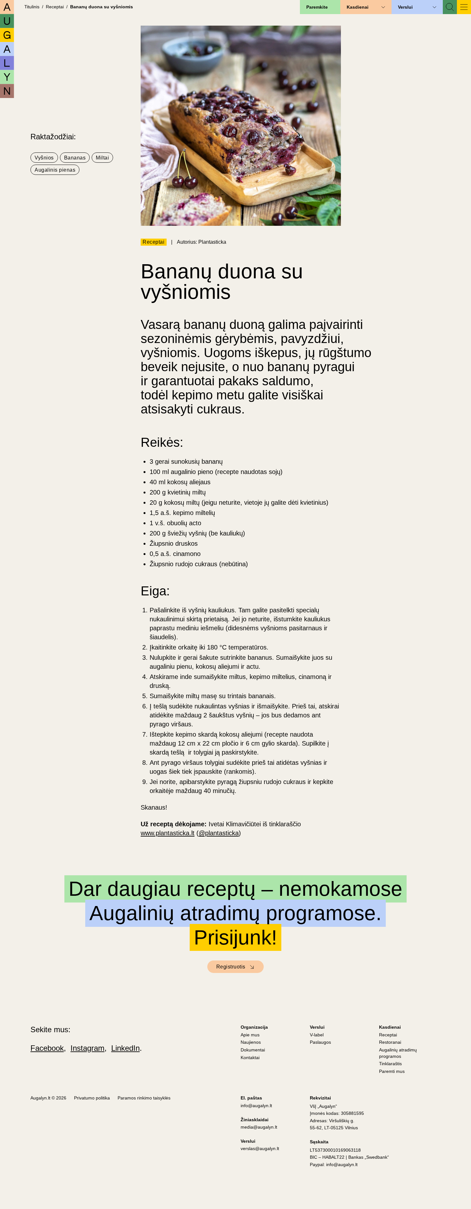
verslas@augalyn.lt (260, 1148)
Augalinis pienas (55, 170)
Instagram (87, 1048)
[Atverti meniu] (383, 7)
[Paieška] (450, 7)
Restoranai (390, 1042)
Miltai (102, 157)
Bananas (75, 157)
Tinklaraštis (390, 1063)
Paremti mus (392, 1071)
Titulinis (31, 6)
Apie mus (250, 1034)
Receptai (55, 6)
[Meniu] (464, 7)
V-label (317, 1034)
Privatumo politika (92, 1097)
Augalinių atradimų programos (398, 1053)
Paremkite (317, 7)
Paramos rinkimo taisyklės (144, 1097)
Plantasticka (212, 242)
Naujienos (251, 1042)
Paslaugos (320, 1042)
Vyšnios (44, 157)
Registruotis (230, 966)
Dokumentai (253, 1049)
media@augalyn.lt (259, 1127)
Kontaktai (250, 1057)
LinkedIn (125, 1048)
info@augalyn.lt (256, 1105)
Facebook (47, 1048)
